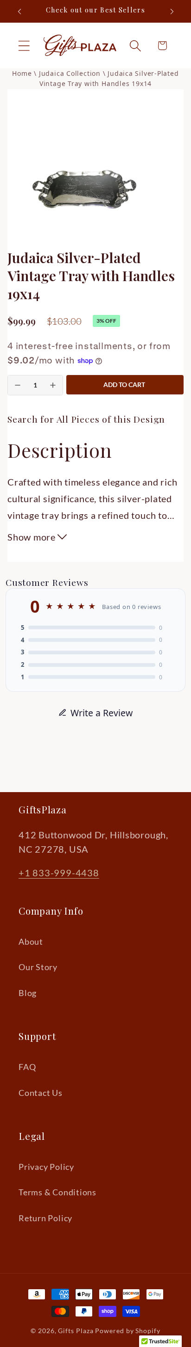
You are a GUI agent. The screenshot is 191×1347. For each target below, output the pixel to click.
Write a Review (101, 713)
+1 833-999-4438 (59, 872)
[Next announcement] (172, 11)
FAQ (27, 1067)
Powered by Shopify (127, 1331)
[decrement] (17, 385)
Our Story (38, 967)
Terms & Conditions (57, 1192)
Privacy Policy (46, 1167)
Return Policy (45, 1218)
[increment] (53, 385)
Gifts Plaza (75, 1331)
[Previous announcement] (19, 11)
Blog (28, 993)
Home (22, 73)
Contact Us (41, 1093)
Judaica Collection (71, 73)
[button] (24, 45)
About (31, 941)
